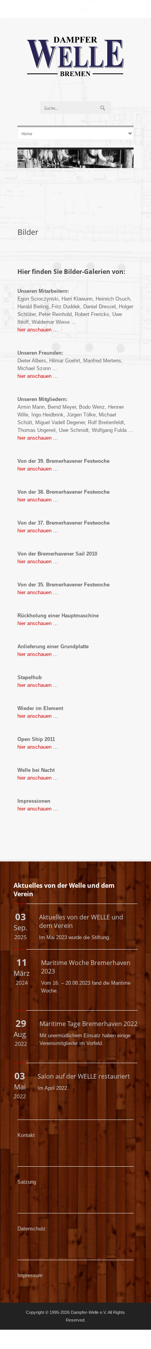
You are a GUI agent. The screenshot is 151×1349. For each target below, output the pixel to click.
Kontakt (26, 1135)
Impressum (30, 1275)
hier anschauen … (37, 330)
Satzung (26, 1182)
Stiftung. (100, 937)
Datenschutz (31, 1229)
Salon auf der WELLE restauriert (84, 1076)
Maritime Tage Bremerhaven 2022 (88, 1023)
